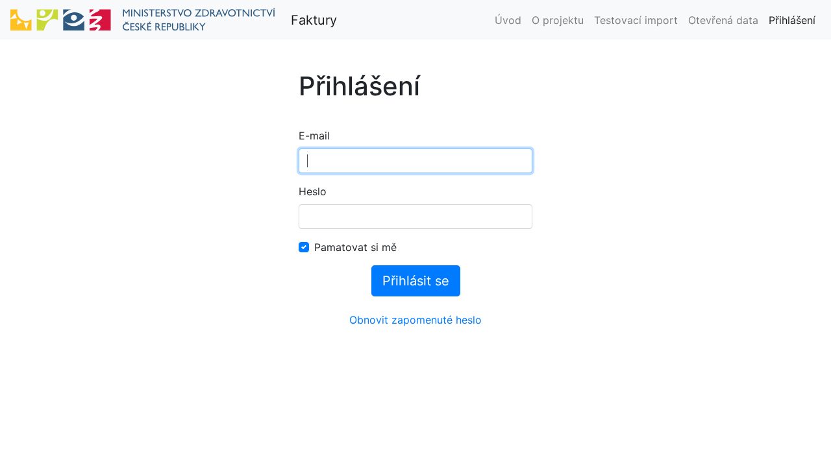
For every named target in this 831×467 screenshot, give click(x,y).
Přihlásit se (415, 281)
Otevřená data (723, 20)
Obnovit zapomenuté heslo (415, 319)
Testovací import (636, 20)
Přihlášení (792, 20)
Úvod (508, 20)
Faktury (314, 20)
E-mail (314, 135)
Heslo (313, 191)
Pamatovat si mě (355, 247)
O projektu (558, 20)
